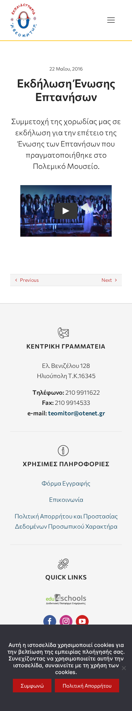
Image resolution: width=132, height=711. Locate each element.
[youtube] (82, 621)
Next (107, 280)
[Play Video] (66, 211)
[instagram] (66, 621)
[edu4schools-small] (66, 596)
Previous (29, 280)
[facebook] (49, 621)
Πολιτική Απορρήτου (87, 686)
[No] (123, 668)
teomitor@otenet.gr (76, 413)
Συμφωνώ (32, 686)
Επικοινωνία (66, 499)
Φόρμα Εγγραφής (66, 483)
